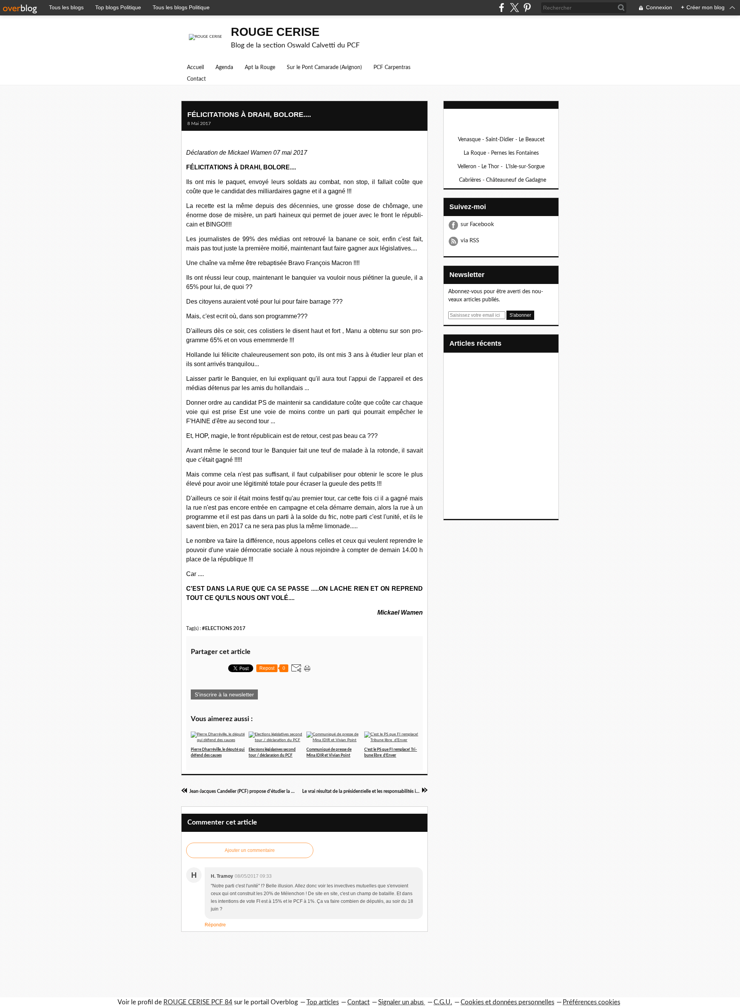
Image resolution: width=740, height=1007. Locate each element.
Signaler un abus (401, 1002)
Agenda (224, 67)
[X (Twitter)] (514, 7)
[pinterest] (527, 7)
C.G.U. (443, 1002)
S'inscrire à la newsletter (224, 694)
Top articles (322, 1002)
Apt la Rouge (260, 67)
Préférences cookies (591, 1002)
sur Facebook (477, 224)
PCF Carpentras (391, 67)
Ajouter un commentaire (250, 850)
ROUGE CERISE (275, 31)
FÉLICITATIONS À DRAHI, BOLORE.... (249, 114)
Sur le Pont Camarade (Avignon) (324, 67)
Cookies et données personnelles (507, 1002)
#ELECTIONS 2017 (224, 628)
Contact (196, 79)
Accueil (195, 67)
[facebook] (501, 7)
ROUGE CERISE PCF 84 (197, 1002)
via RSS (470, 240)
